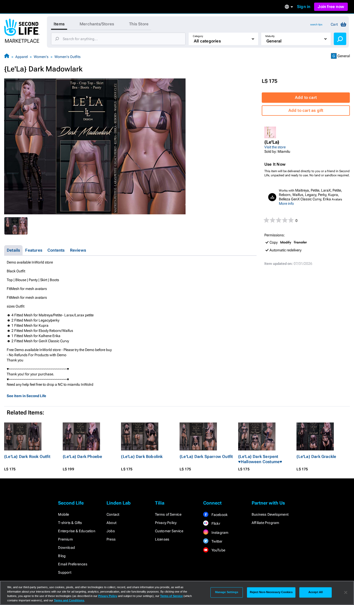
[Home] (6, 56)
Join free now (331, 6)
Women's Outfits (67, 57)
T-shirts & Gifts (70, 523)
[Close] (345, 592)
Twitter (216, 541)
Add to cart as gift (305, 110)
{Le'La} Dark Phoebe (82, 456)
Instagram (219, 532)
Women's (41, 57)
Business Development (270, 514)
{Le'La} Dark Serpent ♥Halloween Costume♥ (260, 459)
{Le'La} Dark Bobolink (141, 456)
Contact (113, 514)
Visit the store (275, 147)
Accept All (315, 592)
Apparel (21, 57)
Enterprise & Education (76, 531)
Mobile (63, 514)
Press (111, 539)
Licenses (162, 539)
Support (64, 572)
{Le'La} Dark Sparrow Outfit (206, 456)
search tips (316, 24)
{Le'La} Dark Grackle (316, 456)
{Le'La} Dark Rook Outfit (27, 456)
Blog (62, 556)
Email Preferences (72, 564)
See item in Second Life (26, 396)
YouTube (217, 550)
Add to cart (306, 97)
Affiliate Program (265, 523)
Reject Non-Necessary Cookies (271, 592)
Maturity (270, 36)
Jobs (111, 531)
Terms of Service (168, 514)
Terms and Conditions (69, 600)
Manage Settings (226, 592)
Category (198, 36)
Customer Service (169, 531)
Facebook (219, 515)
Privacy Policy (166, 523)
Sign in (303, 6)
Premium (65, 539)
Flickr (215, 523)
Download (66, 547)
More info (286, 203)
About (111, 523)
